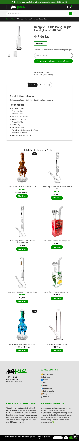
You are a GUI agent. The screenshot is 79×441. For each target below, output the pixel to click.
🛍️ (44, 385)
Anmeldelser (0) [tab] (45, 85)
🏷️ (48, 391)
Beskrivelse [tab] (32, 85)
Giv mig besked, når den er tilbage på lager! (53, 61)
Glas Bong (49, 75)
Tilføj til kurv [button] (22, 196)
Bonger (8, 19)
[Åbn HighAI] (74, 436)
